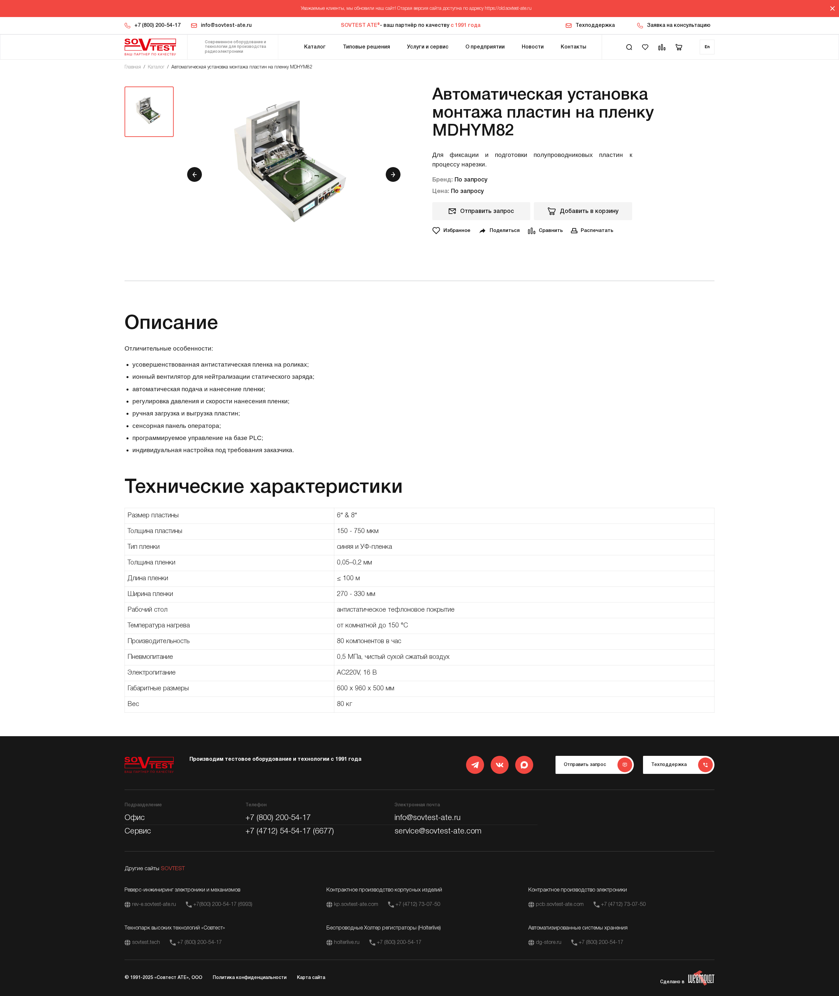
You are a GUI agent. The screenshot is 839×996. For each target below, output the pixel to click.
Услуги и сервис (427, 47)
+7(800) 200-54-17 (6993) (222, 904)
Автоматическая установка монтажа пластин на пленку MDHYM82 (241, 67)
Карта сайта (311, 978)
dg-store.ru (548, 942)
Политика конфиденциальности (249, 978)
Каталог (315, 47)
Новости (533, 47)
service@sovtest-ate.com (438, 831)
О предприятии (485, 47)
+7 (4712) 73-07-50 (418, 904)
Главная (133, 67)
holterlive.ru (347, 942)
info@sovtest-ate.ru (226, 25)
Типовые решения (366, 47)
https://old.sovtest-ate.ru (508, 9)
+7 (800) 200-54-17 (157, 25)
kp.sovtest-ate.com (356, 904)
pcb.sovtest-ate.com (560, 904)
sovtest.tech (146, 942)
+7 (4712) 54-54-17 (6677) (289, 831)
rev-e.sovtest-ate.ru (154, 904)
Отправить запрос (487, 211)
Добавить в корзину (589, 211)
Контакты (573, 47)
